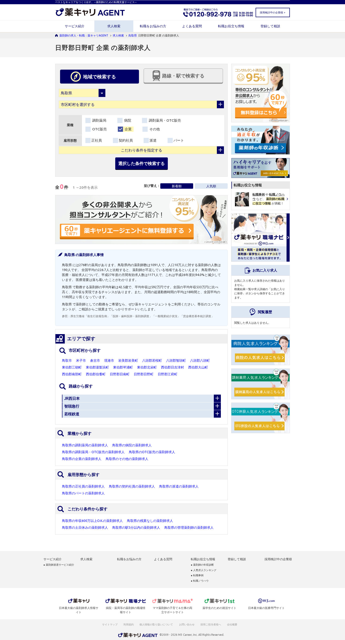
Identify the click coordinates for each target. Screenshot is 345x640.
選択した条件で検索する (141, 163)
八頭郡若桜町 (152, 360)
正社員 (96, 140)
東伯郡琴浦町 (123, 367)
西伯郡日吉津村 (172, 367)
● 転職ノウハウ (200, 581)
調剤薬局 (98, 120)
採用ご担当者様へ (211, 624)
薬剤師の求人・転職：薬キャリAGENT (83, 35)
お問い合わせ (187, 624)
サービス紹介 (74, 26)
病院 (127, 120)
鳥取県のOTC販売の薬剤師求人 (152, 452)
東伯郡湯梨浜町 (97, 367)
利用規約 (128, 624)
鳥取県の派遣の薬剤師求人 (179, 486)
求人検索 (113, 26)
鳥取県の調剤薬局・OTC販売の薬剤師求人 (93, 452)
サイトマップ (110, 624)
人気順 (211, 186)
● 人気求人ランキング (203, 570)
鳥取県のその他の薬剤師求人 (127, 458)
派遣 (153, 140)
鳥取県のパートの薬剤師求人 (83, 493)
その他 (154, 129)
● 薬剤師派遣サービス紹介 (58, 565)
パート (178, 140)
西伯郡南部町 (72, 374)
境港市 (109, 360)
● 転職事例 (197, 575)
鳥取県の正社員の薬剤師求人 (83, 486)
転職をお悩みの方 (153, 26)
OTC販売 (99, 129)
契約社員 (126, 140)
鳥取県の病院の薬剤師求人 (132, 445)
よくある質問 (192, 26)
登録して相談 (270, 26)
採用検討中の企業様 (278, 559)
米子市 (81, 360)
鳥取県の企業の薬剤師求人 (81, 458)
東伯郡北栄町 (147, 367)
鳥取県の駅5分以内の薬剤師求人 (136, 527)
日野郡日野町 (143, 374)
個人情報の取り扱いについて (156, 624)
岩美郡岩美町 (128, 360)
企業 (128, 129)
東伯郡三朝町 (72, 367)
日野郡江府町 (167, 374)
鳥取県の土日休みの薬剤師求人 (85, 527)
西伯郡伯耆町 (96, 374)
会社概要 (232, 624)
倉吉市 (95, 360)
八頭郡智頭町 (176, 360)
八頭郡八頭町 (200, 360)
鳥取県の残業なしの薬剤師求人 (150, 520)
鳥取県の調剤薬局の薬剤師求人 (85, 445)
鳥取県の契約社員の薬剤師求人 (132, 486)
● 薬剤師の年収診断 (202, 565)
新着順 (177, 186)
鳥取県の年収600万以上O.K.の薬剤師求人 (92, 520)
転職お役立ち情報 (231, 26)
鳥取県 (132, 35)
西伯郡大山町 (198, 367)
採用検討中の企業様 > (272, 12)
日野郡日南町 (120, 374)
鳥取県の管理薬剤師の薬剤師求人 (189, 527)
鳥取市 (67, 360)
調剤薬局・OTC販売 (164, 120)
